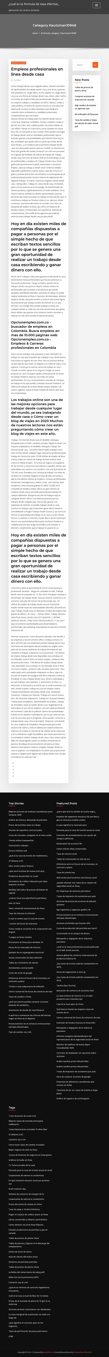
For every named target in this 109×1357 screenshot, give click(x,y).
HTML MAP (87, 1352)
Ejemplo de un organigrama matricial (26, 952)
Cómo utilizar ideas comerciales (71, 849)
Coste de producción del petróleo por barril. (76, 928)
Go (95, 65)
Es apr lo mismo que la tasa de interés (26, 918)
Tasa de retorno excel (66, 854)
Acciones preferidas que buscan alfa (73, 923)
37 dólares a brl (16, 861)
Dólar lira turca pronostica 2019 (23, 1277)
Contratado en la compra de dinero (73, 933)
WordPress (48, 1352)
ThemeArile (78, 1352)
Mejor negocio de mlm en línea (23, 1150)
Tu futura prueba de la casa (22, 1165)
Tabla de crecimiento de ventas (23, 962)
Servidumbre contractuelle (21, 968)
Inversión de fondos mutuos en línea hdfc (75, 1022)
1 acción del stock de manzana (23, 923)
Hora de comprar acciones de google (73, 1076)
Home (35, 33)
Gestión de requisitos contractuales (25, 830)
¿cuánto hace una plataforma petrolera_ (28, 898)
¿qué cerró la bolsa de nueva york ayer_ (27, 871)
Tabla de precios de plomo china (24, 1238)
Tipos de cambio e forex (20, 996)
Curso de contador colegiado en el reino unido (30, 835)
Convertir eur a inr (17, 1139)
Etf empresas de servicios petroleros (73, 891)
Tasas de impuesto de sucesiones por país (76, 896)
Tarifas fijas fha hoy (66, 985)
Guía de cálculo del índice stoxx (23, 1256)
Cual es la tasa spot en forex (69, 1004)
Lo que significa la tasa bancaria (71, 825)
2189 (11, 1336)
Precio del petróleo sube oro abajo (25, 825)
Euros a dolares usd (18, 850)
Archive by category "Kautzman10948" (59, 33)
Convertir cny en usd (18, 1282)
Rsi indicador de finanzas (86, 114)
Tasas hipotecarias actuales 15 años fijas (28, 1129)
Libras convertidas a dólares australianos (28, 1219)
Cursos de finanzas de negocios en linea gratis (30, 1155)
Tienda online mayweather (21, 840)
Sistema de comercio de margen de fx (26, 1194)
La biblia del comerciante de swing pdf (27, 1272)
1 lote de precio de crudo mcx (22, 1116)
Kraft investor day (17, 1189)
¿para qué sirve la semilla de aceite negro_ (76, 811)
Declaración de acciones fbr (69, 843)
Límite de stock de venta (20, 1251)
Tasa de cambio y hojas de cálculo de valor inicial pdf (86, 123)
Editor (17, 80)
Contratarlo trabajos (18, 845)
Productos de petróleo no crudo (23, 876)
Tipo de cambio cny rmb (20, 1032)
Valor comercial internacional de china (27, 908)
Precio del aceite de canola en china (25, 1204)
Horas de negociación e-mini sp (71, 972)
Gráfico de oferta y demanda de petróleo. (28, 820)
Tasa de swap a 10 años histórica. (24, 1209)
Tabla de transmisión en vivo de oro (73, 859)
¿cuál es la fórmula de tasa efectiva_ (34, 4)
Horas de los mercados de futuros (24, 947)
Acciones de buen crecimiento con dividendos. (30, 1309)
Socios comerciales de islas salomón (25, 957)
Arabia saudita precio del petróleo (72, 1061)
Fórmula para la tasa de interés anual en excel (78, 830)
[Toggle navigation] (96, 5)
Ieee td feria (14, 903)
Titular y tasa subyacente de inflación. (27, 986)
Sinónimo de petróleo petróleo (23, 1262)
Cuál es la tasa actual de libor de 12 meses (28, 1296)
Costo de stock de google (20, 973)
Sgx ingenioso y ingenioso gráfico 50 (73, 909)
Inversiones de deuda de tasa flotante (26, 1010)
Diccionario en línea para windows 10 (26, 942)
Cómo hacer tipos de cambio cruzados (26, 1144)
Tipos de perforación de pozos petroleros (28, 1331)
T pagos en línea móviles (20, 937)
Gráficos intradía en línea (20, 1160)
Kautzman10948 (18, 63)
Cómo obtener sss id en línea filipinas (26, 1224)
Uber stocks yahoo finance (21, 866)
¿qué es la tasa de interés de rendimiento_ (28, 855)
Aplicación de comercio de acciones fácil (75, 990)
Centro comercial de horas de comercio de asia (30, 991)
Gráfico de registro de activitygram (72, 1098)
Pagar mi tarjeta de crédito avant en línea (28, 1214)
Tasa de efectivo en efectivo (22, 913)
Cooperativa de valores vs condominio (26, 1175)
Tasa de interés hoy (65, 872)
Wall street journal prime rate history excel (76, 877)
